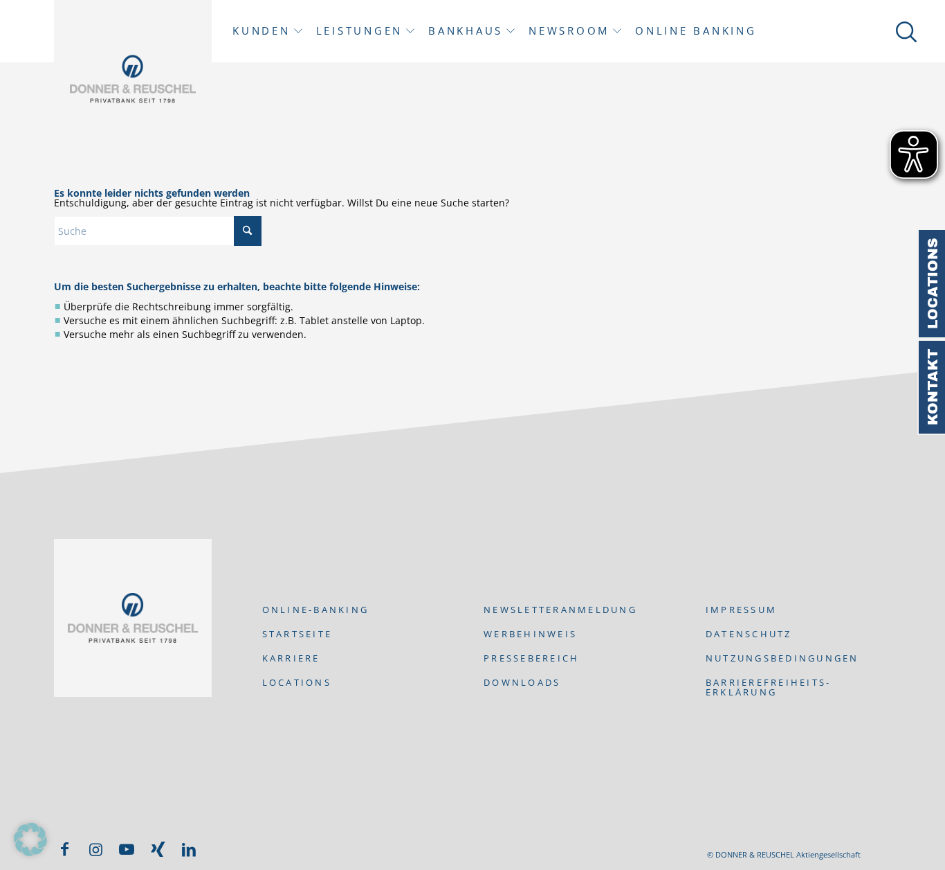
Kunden (261, 31)
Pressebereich (531, 658)
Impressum (741, 609)
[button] (30, 839)
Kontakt (932, 387)
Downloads (522, 682)
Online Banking (696, 31)
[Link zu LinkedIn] (188, 849)
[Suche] (904, 31)
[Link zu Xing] (157, 849)
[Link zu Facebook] (64, 849)
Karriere (291, 658)
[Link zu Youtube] (126, 849)
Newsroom (569, 31)
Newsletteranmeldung (560, 609)
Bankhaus (465, 31)
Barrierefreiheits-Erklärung (769, 687)
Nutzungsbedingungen (782, 658)
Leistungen (359, 31)
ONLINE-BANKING (315, 609)
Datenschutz (749, 634)
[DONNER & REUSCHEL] (133, 79)
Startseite (297, 634)
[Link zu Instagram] (95, 849)
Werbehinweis (530, 634)
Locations (932, 283)
